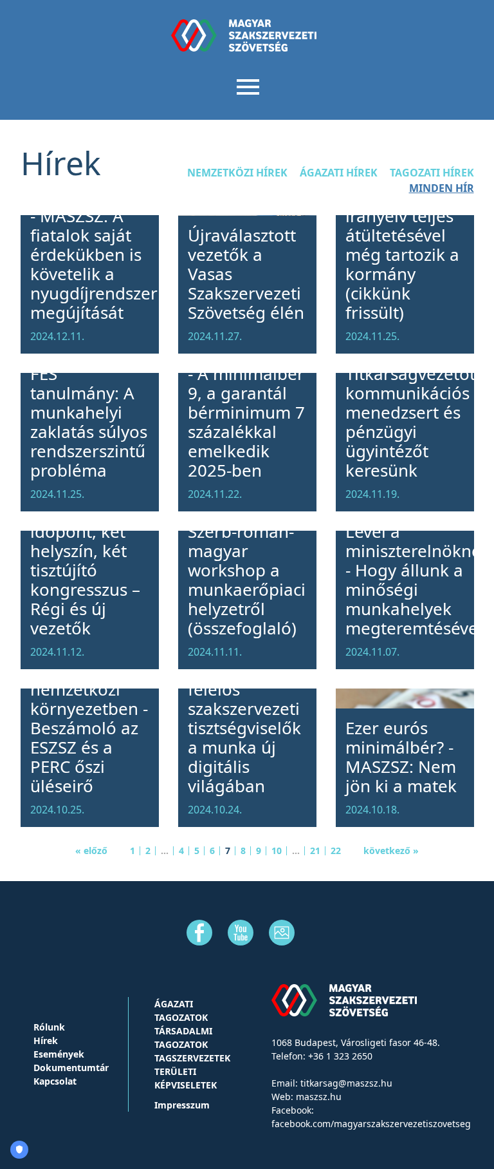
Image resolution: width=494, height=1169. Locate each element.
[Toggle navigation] (247, 85)
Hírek (45, 1040)
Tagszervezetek (192, 1058)
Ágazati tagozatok (181, 1010)
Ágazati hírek (339, 173)
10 (276, 850)
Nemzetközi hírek (237, 173)
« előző (91, 850)
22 (336, 850)
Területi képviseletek (185, 1078)
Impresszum (182, 1105)
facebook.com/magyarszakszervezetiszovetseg (371, 1123)
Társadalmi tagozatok (183, 1037)
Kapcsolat (55, 1081)
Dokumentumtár (71, 1067)
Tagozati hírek (432, 173)
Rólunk (49, 1027)
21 (315, 850)
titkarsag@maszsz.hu (346, 1083)
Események (58, 1054)
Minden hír (441, 188)
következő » (391, 850)
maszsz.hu (319, 1096)
